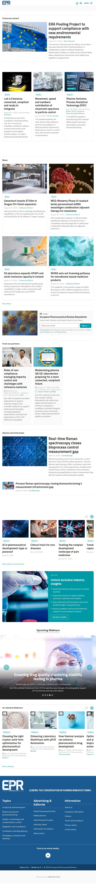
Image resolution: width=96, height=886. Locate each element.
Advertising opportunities (44, 811)
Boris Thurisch (69, 41)
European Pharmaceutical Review (75, 112)
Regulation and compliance (14, 826)
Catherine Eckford (26, 208)
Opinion (6, 541)
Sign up (84, 325)
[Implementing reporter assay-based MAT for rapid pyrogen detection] (43, 695)
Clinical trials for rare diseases (42, 546)
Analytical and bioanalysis (13, 807)
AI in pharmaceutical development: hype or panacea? (14, 548)
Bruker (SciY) (71, 111)
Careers (68, 816)
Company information (74, 812)
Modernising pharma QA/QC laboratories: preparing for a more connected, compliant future (47, 377)
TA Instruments (64, 754)
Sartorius (7, 115)
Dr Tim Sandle (52, 116)
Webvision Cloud (54, 877)
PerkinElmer (75, 684)
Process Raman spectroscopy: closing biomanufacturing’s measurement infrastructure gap (49, 485)
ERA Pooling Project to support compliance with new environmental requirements (69, 30)
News (7, 197)
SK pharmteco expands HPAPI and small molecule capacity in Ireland (24, 275)
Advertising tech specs (43, 820)
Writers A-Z (36, 867)
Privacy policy (71, 825)
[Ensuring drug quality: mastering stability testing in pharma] (50, 695)
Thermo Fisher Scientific (47, 392)
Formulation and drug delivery (15, 831)
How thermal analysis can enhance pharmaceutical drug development (71, 741)
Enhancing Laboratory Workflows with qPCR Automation (43, 739)
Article (7, 95)
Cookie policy (70, 829)
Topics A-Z (24, 867)
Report (69, 95)
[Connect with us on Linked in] (48, 855)
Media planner (40, 815)
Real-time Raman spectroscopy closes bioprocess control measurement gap (65, 445)
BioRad (33, 751)
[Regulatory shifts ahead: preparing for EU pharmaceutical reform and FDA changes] (45, 695)
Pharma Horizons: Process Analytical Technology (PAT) (77, 102)
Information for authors (43, 829)
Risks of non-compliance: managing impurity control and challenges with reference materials (15, 378)
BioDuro (5, 758)
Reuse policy (39, 833)
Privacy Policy (61, 332)
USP (22, 395)
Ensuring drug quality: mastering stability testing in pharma (48, 677)
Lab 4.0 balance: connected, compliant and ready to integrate (16, 104)
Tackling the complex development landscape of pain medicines (71, 550)
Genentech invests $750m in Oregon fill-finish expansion (20, 202)
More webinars (8, 766)
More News (6, 304)
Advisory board (40, 824)
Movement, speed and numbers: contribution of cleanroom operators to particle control (47, 105)
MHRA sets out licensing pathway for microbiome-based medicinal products (70, 276)
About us (68, 807)
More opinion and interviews (13, 564)
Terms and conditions (74, 820)
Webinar (48, 669)
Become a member (60, 617)
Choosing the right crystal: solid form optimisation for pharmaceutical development (13, 743)
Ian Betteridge (67, 456)
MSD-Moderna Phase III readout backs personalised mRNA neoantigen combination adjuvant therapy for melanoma (70, 206)
